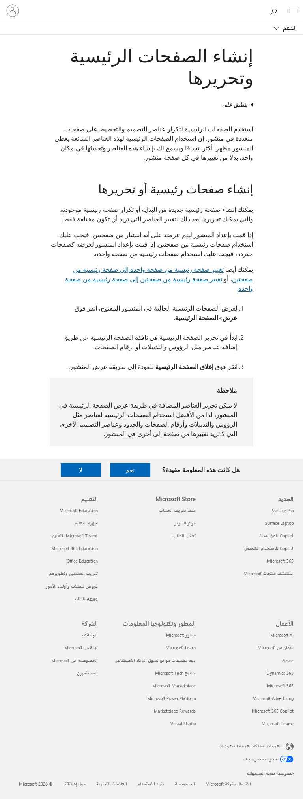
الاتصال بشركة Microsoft (228, 784)
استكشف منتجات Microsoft (268, 573)
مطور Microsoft (181, 635)
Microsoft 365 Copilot (273, 711)
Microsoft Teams (278, 723)
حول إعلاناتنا (75, 784)
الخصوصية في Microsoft (74, 660)
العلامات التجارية (111, 784)
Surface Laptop (279, 523)
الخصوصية (185, 784)
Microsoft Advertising (273, 698)
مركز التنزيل (185, 523)
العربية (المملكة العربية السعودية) (250, 746)
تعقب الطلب (184, 536)
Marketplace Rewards (175, 711)
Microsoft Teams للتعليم (75, 536)
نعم (130, 470)
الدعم (289, 28)
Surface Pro (283, 510)
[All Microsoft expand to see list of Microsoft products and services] (293, 10)
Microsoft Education (79, 510)
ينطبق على (234, 104)
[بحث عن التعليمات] (275, 10)
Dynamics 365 (280, 673)
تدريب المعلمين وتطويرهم (73, 573)
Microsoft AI (282, 635)
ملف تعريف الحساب (177, 510)
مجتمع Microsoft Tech (175, 673)
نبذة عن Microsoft (81, 648)
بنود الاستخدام (151, 784)
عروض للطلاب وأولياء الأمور (72, 586)
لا (80, 470)
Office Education (82, 561)
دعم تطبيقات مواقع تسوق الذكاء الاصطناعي (155, 660)
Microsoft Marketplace (174, 686)
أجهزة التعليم (86, 523)
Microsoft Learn (181, 648)
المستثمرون (87, 673)
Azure (288, 660)
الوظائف (90, 635)
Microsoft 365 (280, 561)
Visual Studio (183, 723)
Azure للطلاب (85, 599)
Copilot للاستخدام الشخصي (269, 548)
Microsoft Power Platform (171, 698)
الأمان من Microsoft (276, 648)
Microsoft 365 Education (74, 548)
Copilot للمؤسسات (276, 536)
